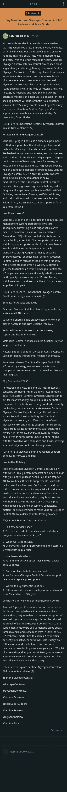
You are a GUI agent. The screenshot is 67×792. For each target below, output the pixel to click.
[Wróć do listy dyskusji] (3, 4)
